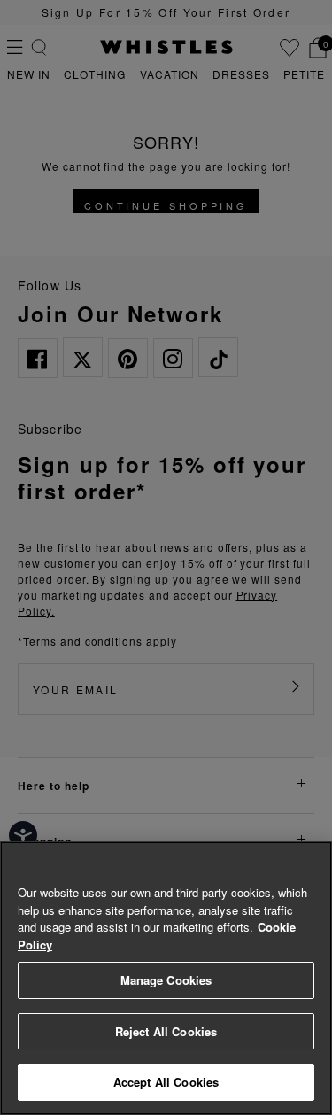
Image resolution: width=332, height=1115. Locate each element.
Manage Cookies (166, 980)
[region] (166, 978)
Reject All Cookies (166, 1031)
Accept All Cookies (166, 1081)
